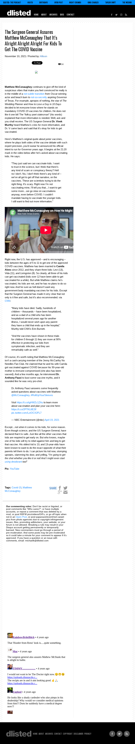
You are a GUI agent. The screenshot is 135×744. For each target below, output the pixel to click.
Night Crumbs (75, 2)
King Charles (93, 2)
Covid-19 (16, 487)
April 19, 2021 (52, 419)
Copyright (68, 733)
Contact (70, 14)
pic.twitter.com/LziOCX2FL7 (26, 412)
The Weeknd (127, 2)
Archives (53, 14)
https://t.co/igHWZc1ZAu (30, 402)
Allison (43, 56)
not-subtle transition (34, 93)
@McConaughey (20, 395)
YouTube (14, 468)
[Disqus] (36, 585)
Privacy (87, 733)
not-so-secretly (39, 97)
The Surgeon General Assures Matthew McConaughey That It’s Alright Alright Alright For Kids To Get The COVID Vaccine (33, 40)
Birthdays (43, 2)
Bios (62, 14)
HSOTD (30, 2)
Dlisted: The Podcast (12, 2)
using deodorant (13, 461)
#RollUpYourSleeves (42, 395)
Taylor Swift (110, 2)
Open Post (58, 2)
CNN (7, 300)
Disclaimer (78, 733)
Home (36, 14)
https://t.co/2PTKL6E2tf (23, 409)
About (44, 14)
